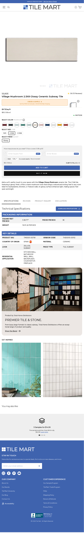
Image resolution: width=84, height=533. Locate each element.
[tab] (38, 86)
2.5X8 (12, 133)
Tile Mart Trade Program (51, 487)
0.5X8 (19, 133)
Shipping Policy (48, 495)
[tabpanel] (42, 234)
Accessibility (9, 504)
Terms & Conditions (50, 503)
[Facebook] (8, 473)
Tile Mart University (8, 491)
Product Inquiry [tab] (43, 201)
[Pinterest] (14, 473)
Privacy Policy (48, 507)
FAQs (45, 491)
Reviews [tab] (26, 201)
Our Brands (6, 487)
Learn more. (44, 432)
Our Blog (5, 495)
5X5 (4, 133)
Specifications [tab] (11, 201)
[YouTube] (19, 473)
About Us (5, 483)
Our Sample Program (50, 483)
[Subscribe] (39, 466)
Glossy (5, 140)
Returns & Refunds (49, 499)
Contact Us (6, 499)
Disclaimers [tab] (61, 201)
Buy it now (41, 173)
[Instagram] (3, 473)
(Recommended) (24, 159)
